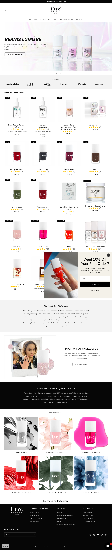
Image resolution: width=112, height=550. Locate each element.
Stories (59, 521)
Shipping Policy (35, 515)
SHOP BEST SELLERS (81, 364)
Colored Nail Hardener (95, 247)
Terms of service (54, 546)
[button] (6, 10)
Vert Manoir (17, 207)
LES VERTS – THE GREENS (55, 492)
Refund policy (35, 546)
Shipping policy (64, 546)
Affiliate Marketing (89, 521)
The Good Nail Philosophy (65, 515)
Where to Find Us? (62, 518)
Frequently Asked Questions (66, 524)
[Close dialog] (108, 255)
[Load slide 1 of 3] (51, 73)
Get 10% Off (95, 285)
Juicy (69, 247)
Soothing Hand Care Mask (69, 208)
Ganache (95, 170)
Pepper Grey (43, 170)
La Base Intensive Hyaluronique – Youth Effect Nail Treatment (69, 127)
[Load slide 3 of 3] (56, 73)
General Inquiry (88, 512)
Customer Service (88, 518)
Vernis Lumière (95, 125)
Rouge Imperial (16, 170)
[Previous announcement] (5, 1)
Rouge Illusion (69, 170)
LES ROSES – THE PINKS (90, 453)
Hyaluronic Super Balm (95, 206)
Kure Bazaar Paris (14, 546)
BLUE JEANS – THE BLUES (90, 492)
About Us (59, 512)
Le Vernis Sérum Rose (43, 284)
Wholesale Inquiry (88, 515)
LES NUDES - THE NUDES (55, 453)
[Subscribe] (34, 535)
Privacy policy (44, 546)
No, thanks (95, 291)
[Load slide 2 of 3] (53, 73)
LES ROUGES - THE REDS (20, 492)
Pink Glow (17, 247)
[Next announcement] (107, 1)
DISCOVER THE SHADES (15, 54)
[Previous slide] (47, 73)
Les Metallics (20, 453)
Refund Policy (34, 521)
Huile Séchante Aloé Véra (16, 126)
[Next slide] (61, 73)
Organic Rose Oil (17, 284)
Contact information (75, 546)
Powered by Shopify (24, 546)
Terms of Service (36, 518)
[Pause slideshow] (65, 73)
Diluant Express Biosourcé (42, 126)
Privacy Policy (34, 512)
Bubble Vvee (43, 247)
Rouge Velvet (43, 207)
